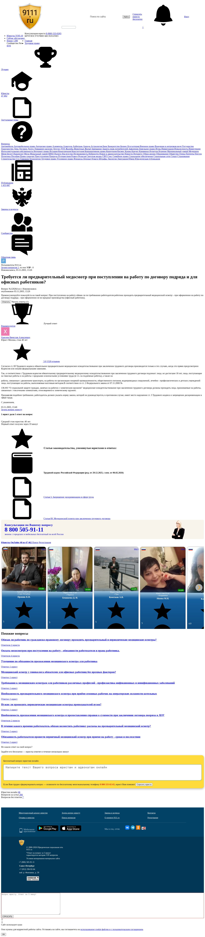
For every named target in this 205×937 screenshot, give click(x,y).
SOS (9, 46)
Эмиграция (122, 159)
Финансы (78, 159)
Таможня (24, 159)
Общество (174, 154)
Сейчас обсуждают (16, 38)
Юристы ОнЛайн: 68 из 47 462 (16, 542)
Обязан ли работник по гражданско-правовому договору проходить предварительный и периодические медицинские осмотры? (79, 639)
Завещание (96, 149)
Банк (105, 146)
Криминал (144, 151)
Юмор (131, 159)
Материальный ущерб (178, 151)
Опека (182, 154)
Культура (154, 151)
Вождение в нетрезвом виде (168, 146)
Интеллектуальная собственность (17, 151)
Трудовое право (49, 159)
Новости (129, 154)
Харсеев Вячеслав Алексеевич (15, 337)
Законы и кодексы (112, 813)
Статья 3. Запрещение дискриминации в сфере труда (69, 497)
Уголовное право (65, 159)
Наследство (67, 154)
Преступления (42, 156)
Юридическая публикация (147, 159)
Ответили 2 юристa (10, 645)
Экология (112, 159)
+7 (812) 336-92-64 (27, 869)
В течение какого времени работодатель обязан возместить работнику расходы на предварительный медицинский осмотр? (76, 726)
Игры (158, 149)
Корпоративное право (95, 151)
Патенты (190, 154)
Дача (16, 149)
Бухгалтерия (133, 146)
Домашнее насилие (43, 149)
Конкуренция (65, 151)
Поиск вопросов (68, 818)
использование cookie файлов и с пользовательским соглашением (111, 929)
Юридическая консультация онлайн (66, 30)
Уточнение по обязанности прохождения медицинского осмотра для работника (49, 661)
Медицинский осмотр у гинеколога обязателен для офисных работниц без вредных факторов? (58, 672)
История (54, 151)
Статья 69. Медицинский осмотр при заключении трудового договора (77, 518)
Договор (23, 149)
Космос (121, 151)
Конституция (78, 151)
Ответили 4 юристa (10, 656)
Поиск (35, 542)
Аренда (87, 146)
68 (19, 792)
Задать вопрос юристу (11, 409)
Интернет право (42, 151)
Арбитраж (78, 146)
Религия (82, 156)
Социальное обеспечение (141, 156)
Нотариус (138, 154)
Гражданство (7, 149)
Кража (128, 151)
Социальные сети (162, 156)
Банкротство (114, 146)
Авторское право (44, 146)
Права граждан (27, 156)
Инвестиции (195, 149)
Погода (198, 154)
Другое (56, 149)
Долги (31, 149)
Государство (188, 146)
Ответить (6, 302)
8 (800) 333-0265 (53, 33)
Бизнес (123, 146)
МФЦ (51, 154)
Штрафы (103, 159)
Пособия (15, 156)
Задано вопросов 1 (10, 267)
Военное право (147, 146)
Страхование (183, 156)
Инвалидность (181, 149)
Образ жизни (149, 154)
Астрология (97, 146)
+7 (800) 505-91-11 (26, 862)
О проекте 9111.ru (112, 818)
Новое (12, 41)
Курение (163, 151)
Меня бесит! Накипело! (12, 154)
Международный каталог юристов (33, 813)
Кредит (135, 151)
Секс (110, 156)
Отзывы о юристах (26, 818)
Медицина (194, 151)
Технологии (35, 159)
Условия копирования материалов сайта (43, 858)
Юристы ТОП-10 (15, 36)
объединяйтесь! (68, 27)
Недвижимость (80, 154)
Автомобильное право (25, 146)
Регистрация (45, 542)
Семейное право (121, 156)
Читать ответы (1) (20, 302)
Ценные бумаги (91, 159)
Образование (162, 154)
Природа (53, 156)
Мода (27, 154)
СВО (105, 156)
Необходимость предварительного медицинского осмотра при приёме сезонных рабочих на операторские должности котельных (79, 693)
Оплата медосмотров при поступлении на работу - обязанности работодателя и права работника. (60, 650)
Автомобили (7, 146)
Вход (186, 16)
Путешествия (64, 156)
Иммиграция (167, 149)
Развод (74, 156)
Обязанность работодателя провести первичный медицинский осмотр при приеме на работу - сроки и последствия (70, 736)
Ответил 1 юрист (9, 667)
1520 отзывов (51, 361)
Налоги (58, 154)
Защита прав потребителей (115, 149)
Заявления (134, 149)
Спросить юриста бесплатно (137, 16)
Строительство (8, 159)
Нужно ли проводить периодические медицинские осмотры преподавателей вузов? (51, 704)
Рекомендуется (8, 326)
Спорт (174, 156)
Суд (18, 159)
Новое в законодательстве (112, 154)
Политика (6, 156)
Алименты (57, 146)
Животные (79, 149)
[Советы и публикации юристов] (30, 17)
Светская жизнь (94, 156)
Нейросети (93, 154)
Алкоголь (68, 146)
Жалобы (70, 149)
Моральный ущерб (39, 154)
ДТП (63, 149)
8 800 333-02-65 (107, 784)
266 (21, 795)
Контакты (151, 813)
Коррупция (111, 151)
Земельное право (147, 149)
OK (3, 934)
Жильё (88, 149)
